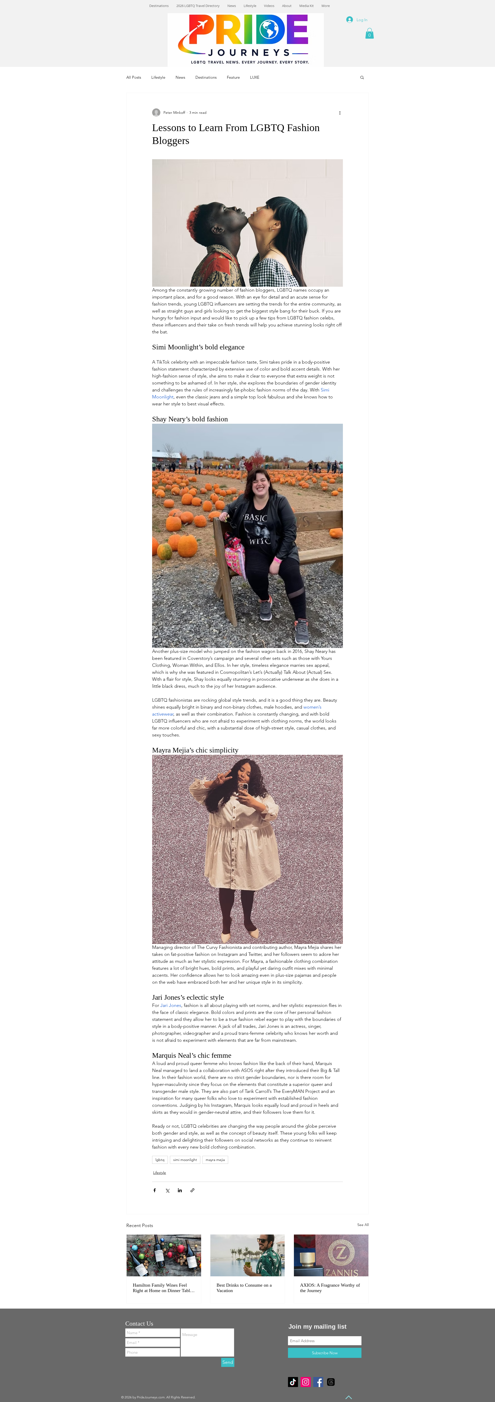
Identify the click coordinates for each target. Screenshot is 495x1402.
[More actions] (340, 112)
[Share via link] (192, 1190)
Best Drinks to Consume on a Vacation (244, 1288)
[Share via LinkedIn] (179, 1190)
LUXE (254, 77)
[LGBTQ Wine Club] (164, 1255)
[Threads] (331, 1382)
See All (363, 1224)
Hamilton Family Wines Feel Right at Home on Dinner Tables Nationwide (163, 1288)
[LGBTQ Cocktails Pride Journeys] (247, 1255)
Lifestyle (158, 77)
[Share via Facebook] (154, 1190)
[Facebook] (318, 1382)
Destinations (206, 77)
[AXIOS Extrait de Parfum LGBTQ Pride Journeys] (331, 1255)
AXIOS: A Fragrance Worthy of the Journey (330, 1288)
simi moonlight (185, 1159)
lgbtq (159, 1159)
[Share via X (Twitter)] (167, 1190)
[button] (369, 33)
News (180, 77)
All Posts (133, 77)
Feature (233, 77)
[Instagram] (306, 1382)
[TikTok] (293, 1382)
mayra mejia (215, 1159)
